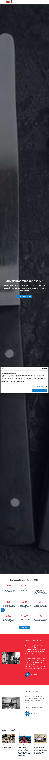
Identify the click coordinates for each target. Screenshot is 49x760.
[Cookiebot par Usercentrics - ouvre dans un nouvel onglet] (42, 369)
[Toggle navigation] (3, 2)
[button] (44, 571)
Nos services (25, 627)
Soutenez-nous (20, 297)
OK (40, 390)
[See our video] (28, 675)
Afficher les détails (41, 386)
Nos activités (31, 297)
